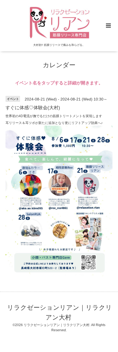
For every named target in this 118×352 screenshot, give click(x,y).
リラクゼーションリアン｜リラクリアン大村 (59, 312)
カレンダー (59, 65)
